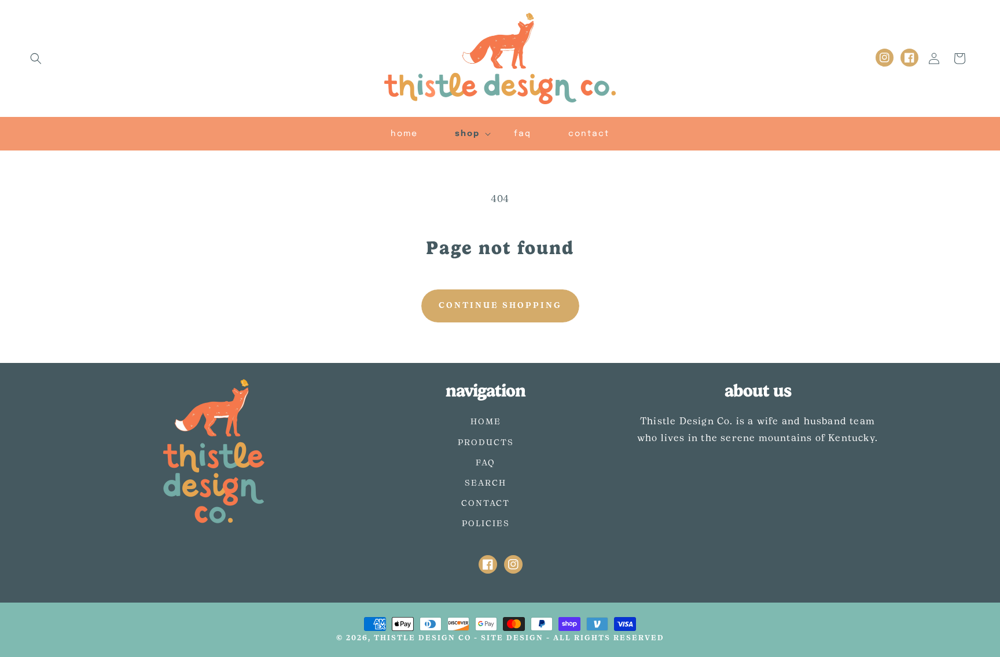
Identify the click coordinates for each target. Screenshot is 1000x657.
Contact (485, 503)
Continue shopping (500, 305)
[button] (36, 58)
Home (485, 422)
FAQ (485, 463)
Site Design (512, 638)
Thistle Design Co (422, 638)
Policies (486, 523)
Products (486, 442)
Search (485, 483)
